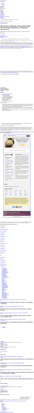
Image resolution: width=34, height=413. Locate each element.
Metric (6, 155)
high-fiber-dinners (4, 284)
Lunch (18, 31)
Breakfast (1, 357)
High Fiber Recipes (3, 31)
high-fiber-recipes (4, 285)
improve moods (24, 46)
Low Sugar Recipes (23, 31)
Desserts (1, 370)
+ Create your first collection (4, 385)
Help (2, 406)
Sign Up (4, 6)
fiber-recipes (4, 280)
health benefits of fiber (15, 72)
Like (1, 345)
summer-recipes (4, 295)
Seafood (13, 31)
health (3, 3)
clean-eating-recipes (5, 275)
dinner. (18, 74)
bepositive (1, 343)
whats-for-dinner (4, 296)
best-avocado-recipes (5, 271)
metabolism (2, 46)
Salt (0, 255)
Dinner (16, 31)
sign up (1, 1)
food (2, 281)
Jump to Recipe (2, 33)
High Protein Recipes (9, 31)
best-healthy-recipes (5, 272)
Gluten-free (28, 31)
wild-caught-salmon (5, 298)
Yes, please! (2, 22)
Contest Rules (4, 409)
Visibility (1, 389)
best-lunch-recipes (4, 273)
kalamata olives (7, 167)
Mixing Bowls (2, 241)
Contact (3, 404)
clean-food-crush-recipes (5, 277)
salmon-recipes (4, 292)
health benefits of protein (5, 72)
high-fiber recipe (15, 71)
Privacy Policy (4, 408)
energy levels (12, 46)
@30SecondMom (11, 214)
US (11, 154)
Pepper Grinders (2, 262)
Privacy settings (11, 412)
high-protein (9, 71)
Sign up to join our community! (4, 16)
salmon (26, 71)
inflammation (11, 47)
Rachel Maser (31, 43)
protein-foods (4, 289)
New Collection (19, 386)
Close (1, 401)
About (3, 403)
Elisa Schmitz (2, 341)
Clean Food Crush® (19, 44)
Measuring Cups (2, 248)
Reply (2, 345)
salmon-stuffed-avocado (5, 293)
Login (1, 6)
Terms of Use (4, 407)
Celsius (27, 154)
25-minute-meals (4, 269)
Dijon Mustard (2, 234)
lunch (12, 74)
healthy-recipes (4, 283)
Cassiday (1, 346)
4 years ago (5, 345)
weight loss (23, 45)
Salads (20, 31)
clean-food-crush (4, 276)
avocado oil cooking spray (5, 94)
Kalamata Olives (2, 227)
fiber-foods (3, 279)
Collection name (2, 387)
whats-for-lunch (4, 297)
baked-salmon (4, 270)
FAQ (3, 405)
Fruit (1, 300)
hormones (23, 47)
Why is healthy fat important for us (5, 45)
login (3, 1)
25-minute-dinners (4, 268)
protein (3, 288)
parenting (3, 4)
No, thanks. (5, 22)
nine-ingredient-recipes (5, 287)
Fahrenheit (24, 154)
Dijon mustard (8, 99)
